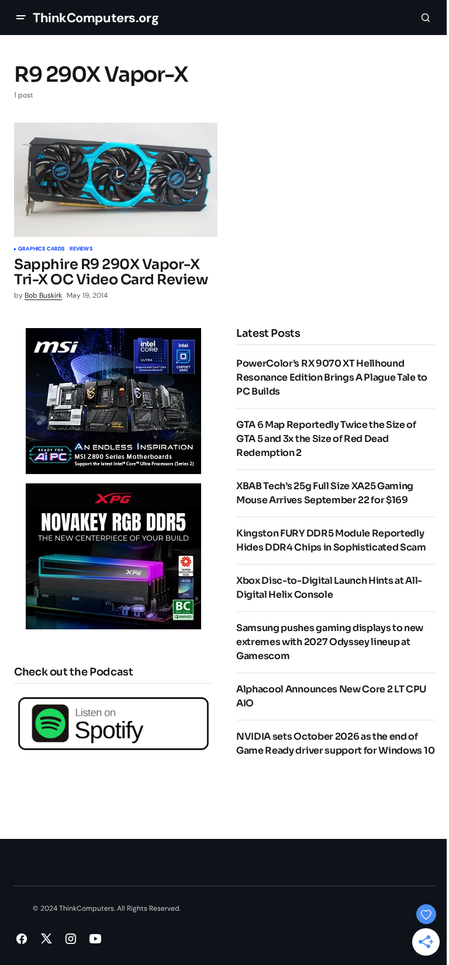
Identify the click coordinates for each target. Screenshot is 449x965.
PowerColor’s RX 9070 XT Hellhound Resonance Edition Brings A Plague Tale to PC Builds (331, 377)
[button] (21, 18)
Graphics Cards (41, 249)
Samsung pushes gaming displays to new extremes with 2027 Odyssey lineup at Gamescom (329, 642)
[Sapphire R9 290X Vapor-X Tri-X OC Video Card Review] (115, 180)
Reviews (81, 249)
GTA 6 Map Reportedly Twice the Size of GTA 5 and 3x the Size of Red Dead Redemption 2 (326, 439)
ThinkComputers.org (95, 17)
